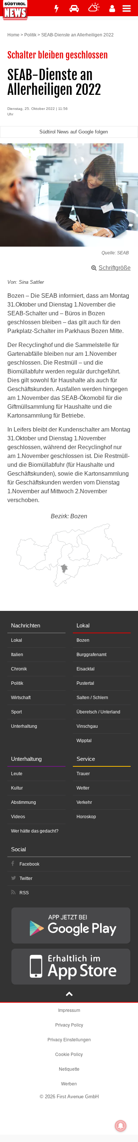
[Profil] (112, 8)
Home (13, 34)
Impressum (69, 1010)
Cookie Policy (69, 1054)
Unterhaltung (24, 726)
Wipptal (84, 740)
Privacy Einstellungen (69, 1039)
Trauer (83, 773)
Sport (16, 712)
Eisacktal (86, 669)
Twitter (26, 878)
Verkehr (84, 802)
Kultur (17, 788)
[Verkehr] (74, 8)
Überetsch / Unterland (98, 712)
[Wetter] (94, 8)
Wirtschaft (21, 697)
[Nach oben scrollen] (69, 994)
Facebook (29, 864)
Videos (18, 816)
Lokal (16, 640)
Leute (16, 773)
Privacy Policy (69, 1024)
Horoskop (86, 816)
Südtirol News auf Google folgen (73, 132)
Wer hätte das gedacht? (35, 831)
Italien (17, 654)
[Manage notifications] (121, 1126)
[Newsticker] (56, 8)
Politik (30, 34)
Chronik (19, 669)
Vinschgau (87, 726)
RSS (24, 892)
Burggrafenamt (91, 654)
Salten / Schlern (92, 697)
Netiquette (69, 1069)
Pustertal (85, 683)
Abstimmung (23, 802)
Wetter (83, 788)
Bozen (83, 640)
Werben (69, 1083)
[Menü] (130, 8)
